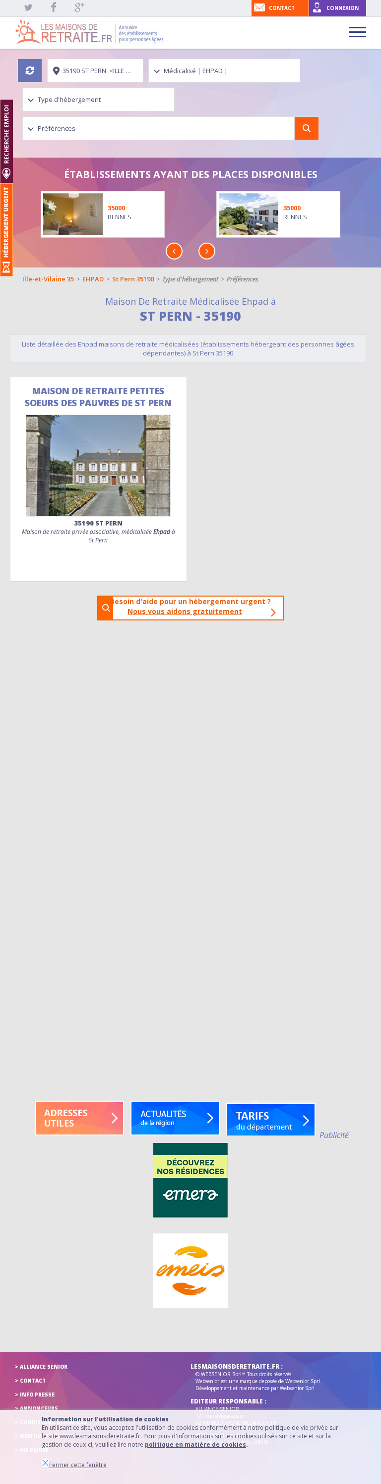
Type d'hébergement (190, 278)
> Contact (30, 1380)
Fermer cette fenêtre (78, 1465)
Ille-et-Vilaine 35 (48, 278)
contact (282, 7)
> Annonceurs (36, 1408)
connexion (342, 7)
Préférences (242, 278)
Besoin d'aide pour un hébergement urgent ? (193, 606)
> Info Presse (35, 1394)
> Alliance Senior (41, 1366)
